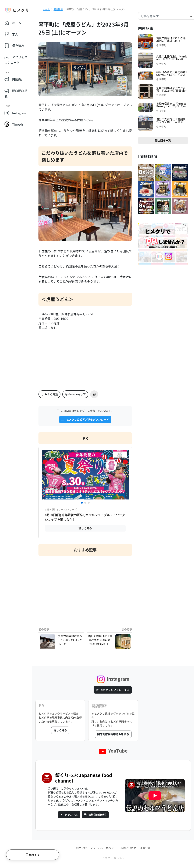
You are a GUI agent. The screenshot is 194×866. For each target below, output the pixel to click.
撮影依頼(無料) (97, 814)
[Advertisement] (85, 588)
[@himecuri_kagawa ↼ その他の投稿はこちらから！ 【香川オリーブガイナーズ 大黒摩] (163, 206)
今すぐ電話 (51, 394)
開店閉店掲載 (16, 93)
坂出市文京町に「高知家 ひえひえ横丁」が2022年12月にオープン (172, 122)
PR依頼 (17, 79)
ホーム (16, 22)
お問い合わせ (128, 848)
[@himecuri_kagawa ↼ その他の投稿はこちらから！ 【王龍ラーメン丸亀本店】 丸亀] (180, 189)
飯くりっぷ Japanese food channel (83, 778)
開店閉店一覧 (163, 140)
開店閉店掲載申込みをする (113, 734)
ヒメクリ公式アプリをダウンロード (87, 419)
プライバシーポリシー (103, 848)
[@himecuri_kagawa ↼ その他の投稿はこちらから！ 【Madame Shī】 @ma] (180, 206)
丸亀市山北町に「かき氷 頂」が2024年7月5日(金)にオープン (171, 90)
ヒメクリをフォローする (114, 690)
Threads (17, 124)
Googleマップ (77, 394)
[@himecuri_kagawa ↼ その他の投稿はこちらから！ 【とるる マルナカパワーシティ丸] (163, 172)
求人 (15, 34)
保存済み (18, 45)
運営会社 (145, 848)
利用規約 (81, 848)
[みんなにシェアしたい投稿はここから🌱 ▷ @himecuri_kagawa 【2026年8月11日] (146, 206)
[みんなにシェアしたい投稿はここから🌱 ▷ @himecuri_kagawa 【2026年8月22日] (146, 172)
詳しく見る (60, 730)
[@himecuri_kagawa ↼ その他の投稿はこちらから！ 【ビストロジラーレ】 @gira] (146, 189)
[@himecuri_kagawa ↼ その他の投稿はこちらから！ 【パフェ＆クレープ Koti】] (180, 172)
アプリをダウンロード (16, 60)
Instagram (19, 113)
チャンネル (71, 814)
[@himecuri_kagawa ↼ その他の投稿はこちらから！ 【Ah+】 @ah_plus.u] (163, 189)
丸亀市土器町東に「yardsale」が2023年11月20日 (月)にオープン (171, 59)
